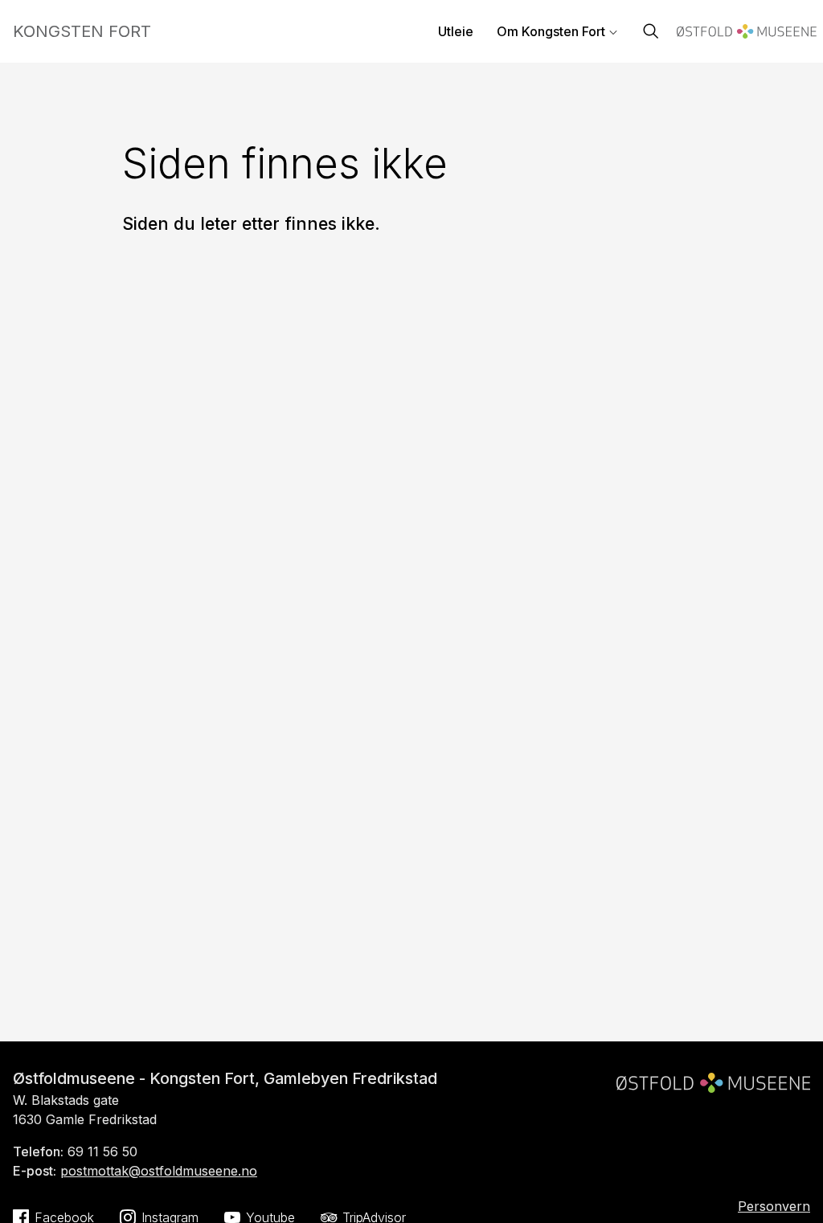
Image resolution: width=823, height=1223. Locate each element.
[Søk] (651, 32)
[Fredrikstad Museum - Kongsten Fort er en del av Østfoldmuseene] (713, 1076)
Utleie (455, 31)
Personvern (774, 1206)
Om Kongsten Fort (551, 31)
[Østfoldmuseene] (747, 34)
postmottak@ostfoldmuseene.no (158, 1171)
